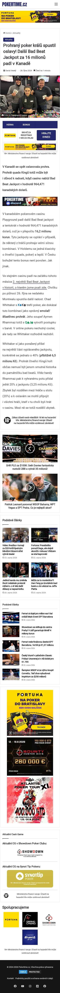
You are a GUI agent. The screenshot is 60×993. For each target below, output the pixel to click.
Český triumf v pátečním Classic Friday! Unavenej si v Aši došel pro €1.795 (38, 658)
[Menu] (56, 5)
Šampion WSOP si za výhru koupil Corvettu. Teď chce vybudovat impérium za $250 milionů (37, 673)
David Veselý (11, 71)
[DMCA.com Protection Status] (30, 973)
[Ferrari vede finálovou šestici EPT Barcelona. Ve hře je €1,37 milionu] (10, 646)
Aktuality (16, 33)
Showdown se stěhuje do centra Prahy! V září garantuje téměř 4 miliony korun (37, 630)
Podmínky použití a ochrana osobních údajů (34, 978)
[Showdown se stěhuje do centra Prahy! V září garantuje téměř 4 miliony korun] (10, 631)
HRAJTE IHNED (46, 135)
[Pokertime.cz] (14, 4)
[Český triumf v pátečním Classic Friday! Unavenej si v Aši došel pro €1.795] (10, 659)
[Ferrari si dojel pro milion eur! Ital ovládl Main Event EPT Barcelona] (10, 617)
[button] (30, 201)
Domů (8, 33)
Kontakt (10, 978)
